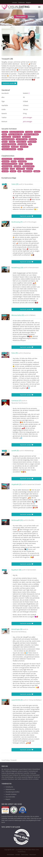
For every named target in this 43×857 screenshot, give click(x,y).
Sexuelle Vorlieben (11, 794)
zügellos (37, 171)
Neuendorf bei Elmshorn (19, 403)
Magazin (28, 2)
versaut (13, 171)
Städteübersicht (10, 789)
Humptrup (27, 353)
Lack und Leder (21, 139)
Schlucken (5, 147)
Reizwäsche (32, 142)
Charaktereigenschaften (12, 792)
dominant (5, 161)
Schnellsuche (9, 787)
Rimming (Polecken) (9, 144)
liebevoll (5, 169)
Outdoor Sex (21, 142)
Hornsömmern (34, 268)
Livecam (14, 2)
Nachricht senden (8, 83)
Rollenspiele (22, 144)
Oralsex (12, 142)
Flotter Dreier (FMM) (31, 134)
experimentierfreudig (9, 164)
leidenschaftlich (28, 166)
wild (19, 171)
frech (21, 164)
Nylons (4, 142)
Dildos (4, 134)
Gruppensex (6, 137)
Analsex (5, 132)
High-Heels (26, 137)
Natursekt (32, 139)
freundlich (28, 164)
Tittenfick (15, 147)
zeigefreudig (27, 171)
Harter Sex (16, 137)
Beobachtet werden (16, 132)
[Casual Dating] (15, 7)
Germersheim (31, 570)
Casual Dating (5, 760)
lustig (12, 169)
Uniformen (24, 147)
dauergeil (29, 159)
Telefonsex (21, 2)
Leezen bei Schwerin (34, 484)
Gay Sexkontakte (10, 797)
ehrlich (13, 161)
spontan (29, 169)
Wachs (20, 149)
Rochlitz (31, 520)
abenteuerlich (7, 159)
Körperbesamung (8, 139)
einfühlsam (22, 161)
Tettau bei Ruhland (35, 700)
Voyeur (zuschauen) (9, 149)
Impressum (33, 854)
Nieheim (33, 315)
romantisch (20, 169)
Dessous (37, 132)
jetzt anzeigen (27, 117)
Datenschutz (24, 854)
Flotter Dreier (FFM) (15, 134)
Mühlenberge (29, 451)
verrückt (5, 171)
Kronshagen (32, 222)
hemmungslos (7, 166)
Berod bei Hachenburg (19, 632)
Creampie (29, 132)
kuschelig (17, 166)
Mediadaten (10, 854)
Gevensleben (28, 184)
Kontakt (18, 854)
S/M (30, 144)
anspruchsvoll (19, 159)
